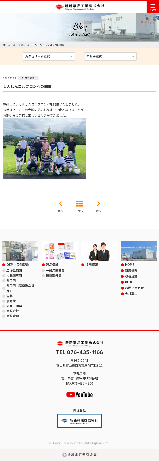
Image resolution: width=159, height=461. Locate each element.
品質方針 (12, 311)
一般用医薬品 (55, 270)
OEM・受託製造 (17, 264)
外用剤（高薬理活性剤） (20, 288)
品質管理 (12, 316)
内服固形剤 (14, 275)
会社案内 (131, 293)
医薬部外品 (53, 275)
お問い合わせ (134, 288)
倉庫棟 (11, 301)
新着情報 (131, 270)
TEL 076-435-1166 (79, 352)
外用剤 (11, 280)
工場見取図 (14, 270)
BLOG (21, 44)
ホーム (7, 44)
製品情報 (52, 264)
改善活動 (131, 276)
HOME (129, 264)
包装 (9, 296)
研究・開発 (14, 306)
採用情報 (92, 264)
